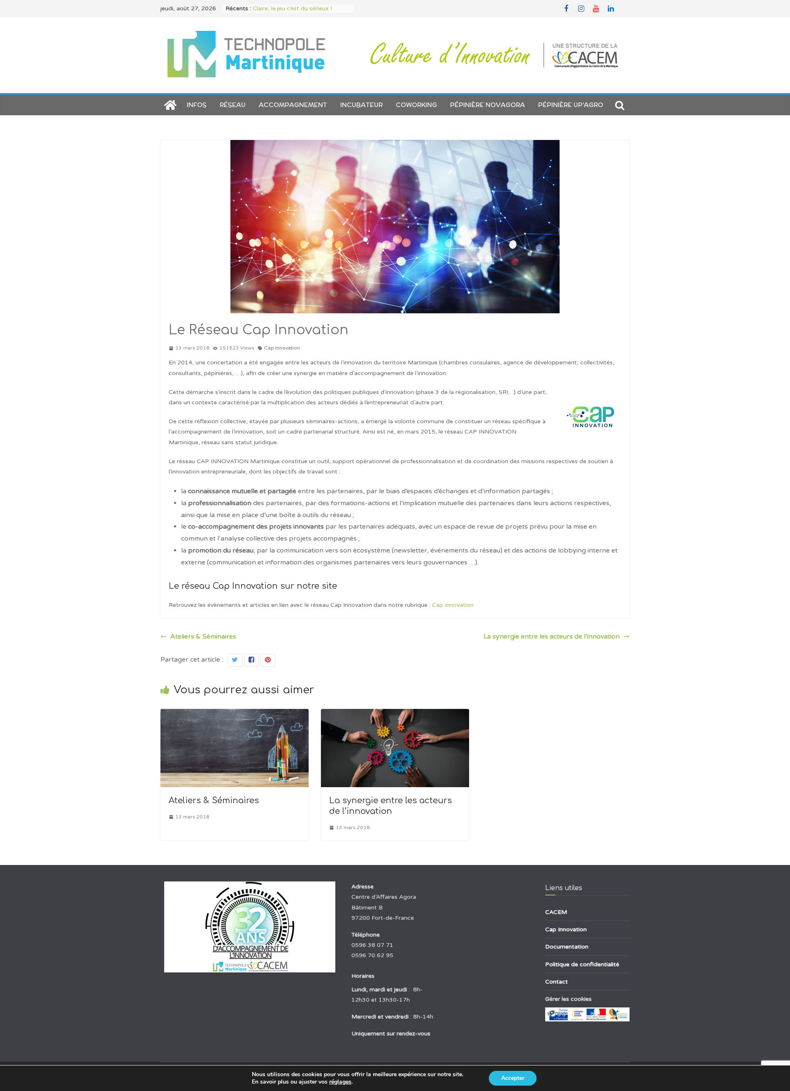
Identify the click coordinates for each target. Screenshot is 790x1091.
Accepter (512, 1078)
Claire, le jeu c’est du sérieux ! (292, 8)
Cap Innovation (282, 348)
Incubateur (361, 104)
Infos (197, 104)
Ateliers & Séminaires (203, 636)
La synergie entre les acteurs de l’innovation (551, 636)
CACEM (556, 912)
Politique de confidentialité (582, 964)
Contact (556, 981)
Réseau (233, 104)
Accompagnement (293, 104)
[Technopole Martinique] (170, 105)
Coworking (416, 104)
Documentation (566, 946)
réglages (340, 1082)
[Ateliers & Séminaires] (234, 715)
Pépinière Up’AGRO (570, 104)
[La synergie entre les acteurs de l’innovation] (395, 715)
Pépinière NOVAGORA (487, 104)
